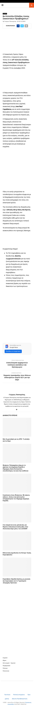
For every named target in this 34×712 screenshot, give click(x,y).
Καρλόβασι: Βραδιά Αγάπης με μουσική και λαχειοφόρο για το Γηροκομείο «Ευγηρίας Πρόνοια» (16, 581)
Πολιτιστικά (6, 671)
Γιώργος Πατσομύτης (10, 21)
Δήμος (4, 660)
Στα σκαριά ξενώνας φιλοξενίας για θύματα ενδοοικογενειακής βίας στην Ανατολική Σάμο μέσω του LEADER (15, 526)
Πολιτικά (5, 668)
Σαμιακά (5, 13)
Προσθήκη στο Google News (13, 351)
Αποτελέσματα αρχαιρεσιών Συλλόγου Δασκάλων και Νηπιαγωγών (17, 365)
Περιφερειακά (6, 665)
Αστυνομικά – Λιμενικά (9, 663)
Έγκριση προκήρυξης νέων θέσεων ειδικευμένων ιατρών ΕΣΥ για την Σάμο (17, 377)
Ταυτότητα (7, 694)
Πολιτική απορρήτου (19, 694)
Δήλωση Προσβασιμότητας (19, 698)
